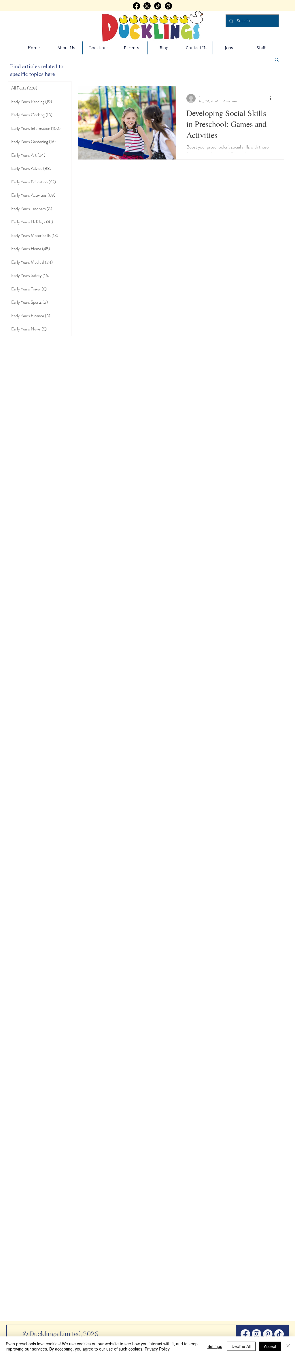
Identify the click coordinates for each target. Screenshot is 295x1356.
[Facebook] (136, 5)
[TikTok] (157, 5)
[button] (276, 60)
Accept (270, 1346)
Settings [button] (214, 1346)
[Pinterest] (168, 5)
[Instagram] (147, 5)
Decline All (241, 1346)
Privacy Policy (157, 1349)
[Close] (288, 1346)
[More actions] (272, 98)
